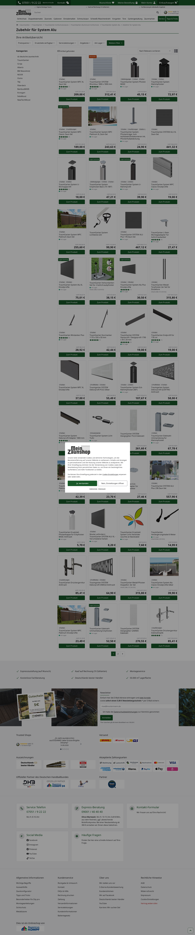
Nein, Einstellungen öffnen (112, 483)
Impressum (102, 489)
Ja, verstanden (82, 483)
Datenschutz (93, 489)
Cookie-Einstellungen (110, 474)
